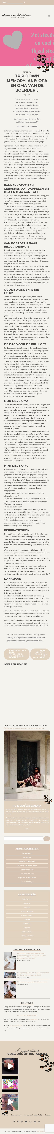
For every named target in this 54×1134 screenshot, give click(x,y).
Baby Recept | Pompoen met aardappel (39, 654)
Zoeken (4, 2)
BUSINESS (27, 903)
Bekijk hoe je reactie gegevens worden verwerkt (23, 728)
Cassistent (27, 857)
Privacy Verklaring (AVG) (33, 1115)
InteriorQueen (27, 853)
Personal (27, 72)
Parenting (27, 923)
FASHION (27, 907)
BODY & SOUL (27, 899)
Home (6, 1115)
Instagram (18, 1121)
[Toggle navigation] (49, 16)
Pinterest (22, 1121)
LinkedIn (35, 1121)
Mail (39, 1121)
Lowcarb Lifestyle (27, 882)
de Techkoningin (43, 1131)
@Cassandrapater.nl (27, 1051)
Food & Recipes (27, 911)
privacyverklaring (16, 1025)
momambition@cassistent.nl (27, 1015)
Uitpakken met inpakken (27, 878)
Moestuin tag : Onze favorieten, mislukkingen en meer (17, 654)
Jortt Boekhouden (27, 869)
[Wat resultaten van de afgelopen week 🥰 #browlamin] (10, 1066)
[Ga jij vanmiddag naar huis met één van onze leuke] (10, 1084)
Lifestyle (27, 919)
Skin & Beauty (27, 932)
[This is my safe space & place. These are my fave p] (10, 1102)
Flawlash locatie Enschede (27, 865)
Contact (47, 1115)
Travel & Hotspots (27, 936)
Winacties (27, 940)
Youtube (26, 1121)
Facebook (14, 1121)
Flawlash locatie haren (27, 861)
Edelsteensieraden (27, 873)
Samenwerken (16, 1115)
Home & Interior (27, 915)
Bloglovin (31, 1121)
